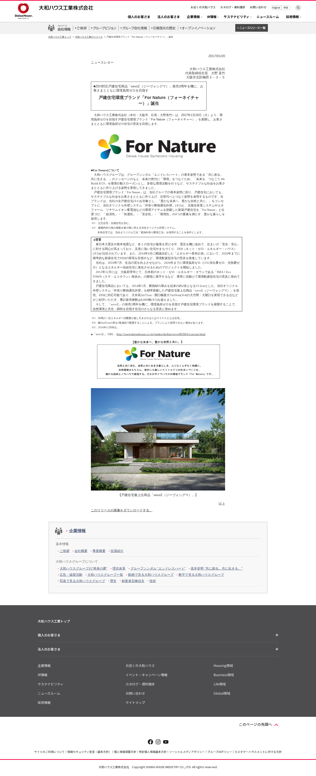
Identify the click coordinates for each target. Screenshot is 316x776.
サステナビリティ (50, 684)
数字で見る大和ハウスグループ (201, 575)
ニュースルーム (268, 17)
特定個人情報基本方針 (153, 752)
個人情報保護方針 (125, 752)
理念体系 (118, 568)
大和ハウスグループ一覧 (105, 575)
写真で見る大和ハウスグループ (82, 581)
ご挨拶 (64, 551)
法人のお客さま (168, 17)
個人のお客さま (139, 17)
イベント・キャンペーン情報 (146, 674)
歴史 (113, 581)
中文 (286, 7)
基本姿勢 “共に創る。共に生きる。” (216, 568)
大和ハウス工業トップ (59, 37)
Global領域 (222, 693)
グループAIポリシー (220, 752)
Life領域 (220, 684)
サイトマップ (135, 702)
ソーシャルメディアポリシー (187, 752)
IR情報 (42, 674)
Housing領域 (223, 665)
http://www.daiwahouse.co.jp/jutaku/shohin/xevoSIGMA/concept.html (161, 334)
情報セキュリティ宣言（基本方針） (89, 752)
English (276, 7)
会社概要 (80, 551)
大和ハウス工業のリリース (89, 37)
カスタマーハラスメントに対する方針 (258, 752)
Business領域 (224, 674)
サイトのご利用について (49, 752)
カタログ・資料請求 (232, 7)
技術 (152, 581)
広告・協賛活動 (71, 575)
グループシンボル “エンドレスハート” (158, 568)
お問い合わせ (258, 7)
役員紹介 (117, 551)
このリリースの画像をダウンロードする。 (121, 510)
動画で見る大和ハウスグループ (150, 575)
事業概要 (99, 551)
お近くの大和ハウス (203, 7)
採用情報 (44, 702)
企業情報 (77, 530)
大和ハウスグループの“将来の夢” (83, 568)
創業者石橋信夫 (133, 581)
